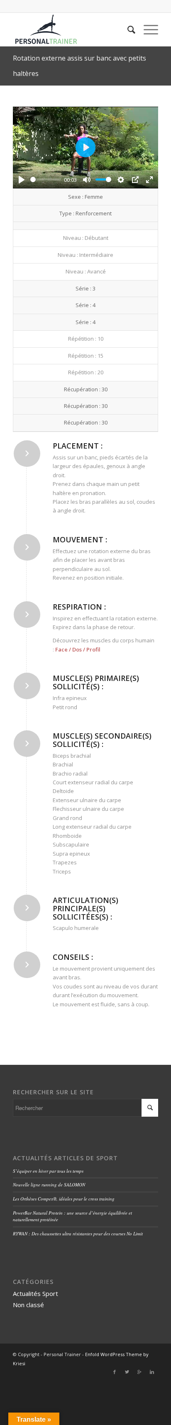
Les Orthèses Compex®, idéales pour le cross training (64, 1199)
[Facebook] (114, 1372)
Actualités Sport (35, 1293)
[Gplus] (139, 1372)
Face (61, 649)
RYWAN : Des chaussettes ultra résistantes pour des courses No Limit (78, 1233)
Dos (77, 649)
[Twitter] (127, 1372)
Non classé (28, 1305)
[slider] (45, 179)
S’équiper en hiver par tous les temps (48, 1171)
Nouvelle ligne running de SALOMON (49, 1184)
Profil (93, 649)
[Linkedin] (152, 1372)
